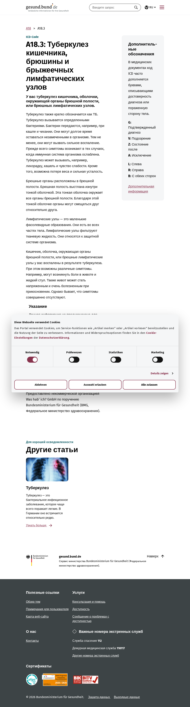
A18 (28, 28)
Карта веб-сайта (37, 616)
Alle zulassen (149, 384)
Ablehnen (41, 384)
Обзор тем (33, 601)
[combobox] (110, 7)
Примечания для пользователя (47, 609)
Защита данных (99, 697)
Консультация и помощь (88, 601)
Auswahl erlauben (95, 384)
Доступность (81, 609)
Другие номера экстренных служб (95, 655)
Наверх (153, 556)
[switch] (74, 360)
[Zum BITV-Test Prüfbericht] (85, 680)
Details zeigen (159, 373)
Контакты (32, 641)
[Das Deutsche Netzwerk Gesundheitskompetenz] (56, 679)
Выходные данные (127, 697)
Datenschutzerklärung (54, 337)
